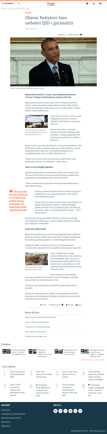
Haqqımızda (5, 410)
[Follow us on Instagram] (60, 411)
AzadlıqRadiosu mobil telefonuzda (13, 414)
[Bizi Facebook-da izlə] (100, 3)
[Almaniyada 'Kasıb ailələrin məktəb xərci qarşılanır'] (59, 351)
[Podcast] (80, 411)
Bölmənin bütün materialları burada (92, 360)
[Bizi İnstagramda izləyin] (94, 3)
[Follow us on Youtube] (70, 411)
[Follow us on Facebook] (55, 411)
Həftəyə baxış (6, 426)
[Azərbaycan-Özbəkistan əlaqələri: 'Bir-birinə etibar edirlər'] (33, 351)
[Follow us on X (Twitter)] (65, 411)
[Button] (62, 34)
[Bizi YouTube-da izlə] (87, 3)
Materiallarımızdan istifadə (11, 418)
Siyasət (28, 13)
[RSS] (75, 411)
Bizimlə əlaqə (5, 422)
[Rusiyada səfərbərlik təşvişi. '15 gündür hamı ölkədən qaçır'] (7, 351)
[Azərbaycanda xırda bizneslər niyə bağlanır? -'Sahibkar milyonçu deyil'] (85, 351)
